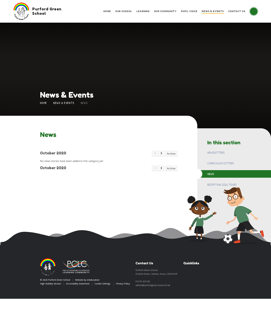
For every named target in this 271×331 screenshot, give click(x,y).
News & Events (63, 103)
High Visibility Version (50, 283)
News (84, 103)
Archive (171, 153)
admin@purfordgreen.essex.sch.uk (153, 285)
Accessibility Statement (78, 283)
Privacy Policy (123, 283)
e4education (93, 279)
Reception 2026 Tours (222, 184)
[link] (155, 153)
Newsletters (216, 152)
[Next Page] (161, 153)
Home (43, 103)
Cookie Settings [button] (102, 283)
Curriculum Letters (220, 163)
